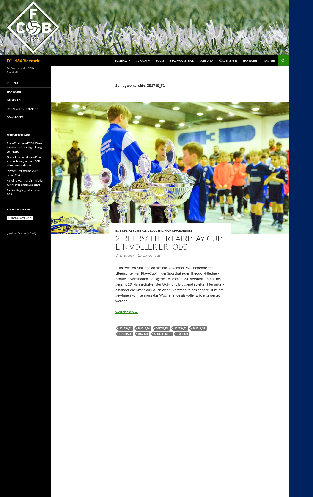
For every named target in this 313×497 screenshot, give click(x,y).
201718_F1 (162, 328)
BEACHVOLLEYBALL (182, 60)
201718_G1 (199, 328)
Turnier (182, 333)
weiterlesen (126, 312)
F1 (125, 230)
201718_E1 (125, 328)
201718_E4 (144, 328)
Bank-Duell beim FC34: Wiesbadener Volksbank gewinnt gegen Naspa (25, 147)
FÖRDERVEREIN (228, 60)
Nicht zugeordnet (178, 230)
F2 (130, 230)
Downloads (15, 117)
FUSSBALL (121, 60)
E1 (117, 230)
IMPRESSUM (14, 100)
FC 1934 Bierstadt (23, 60)
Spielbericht (162, 333)
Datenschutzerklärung (23, 108)
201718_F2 (180, 328)
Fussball (139, 230)
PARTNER (269, 60)
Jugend (157, 230)
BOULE (160, 60)
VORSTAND (206, 60)
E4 (121, 230)
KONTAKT (12, 82)
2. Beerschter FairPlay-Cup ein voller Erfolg (168, 242)
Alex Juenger (150, 255)
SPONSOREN (250, 60)
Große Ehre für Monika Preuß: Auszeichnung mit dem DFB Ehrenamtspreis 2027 (25, 161)
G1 (149, 230)
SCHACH (141, 60)
